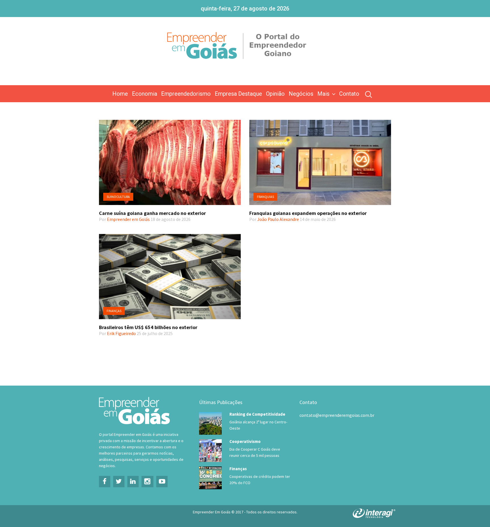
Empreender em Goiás (128, 219)
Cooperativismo (245, 441)
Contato (349, 93)
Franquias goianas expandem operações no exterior (308, 213)
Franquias (265, 197)
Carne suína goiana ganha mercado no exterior (152, 213)
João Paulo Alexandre (278, 219)
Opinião (275, 93)
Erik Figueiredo (121, 333)
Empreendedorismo (186, 93)
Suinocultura (118, 197)
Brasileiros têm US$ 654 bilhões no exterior (148, 327)
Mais (323, 93)
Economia (144, 93)
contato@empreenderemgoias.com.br (336, 415)
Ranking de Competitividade (257, 414)
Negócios (301, 93)
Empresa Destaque (238, 93)
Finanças (114, 311)
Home (120, 93)
